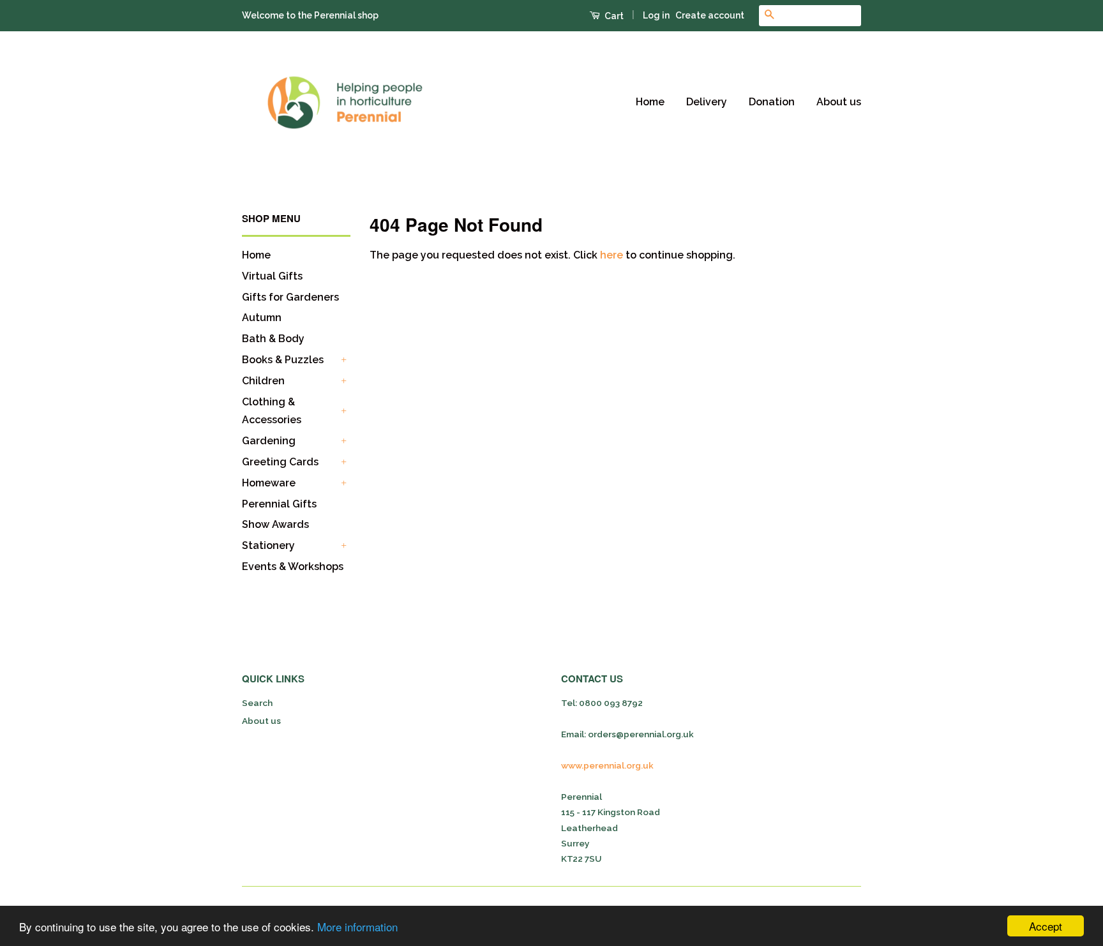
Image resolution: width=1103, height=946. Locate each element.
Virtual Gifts (272, 276)
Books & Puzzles (283, 360)
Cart (613, 16)
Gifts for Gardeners (290, 297)
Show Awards (275, 524)
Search (257, 703)
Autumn (261, 318)
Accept (1045, 926)
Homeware (269, 483)
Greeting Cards (280, 462)
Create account (709, 15)
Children (263, 381)
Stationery (268, 545)
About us (838, 102)
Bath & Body (273, 339)
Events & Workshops (292, 566)
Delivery (706, 102)
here (611, 255)
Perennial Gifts (279, 504)
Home (650, 102)
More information (357, 927)
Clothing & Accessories (271, 411)
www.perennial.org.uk (607, 765)
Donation (772, 102)
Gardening (269, 441)
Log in (656, 15)
